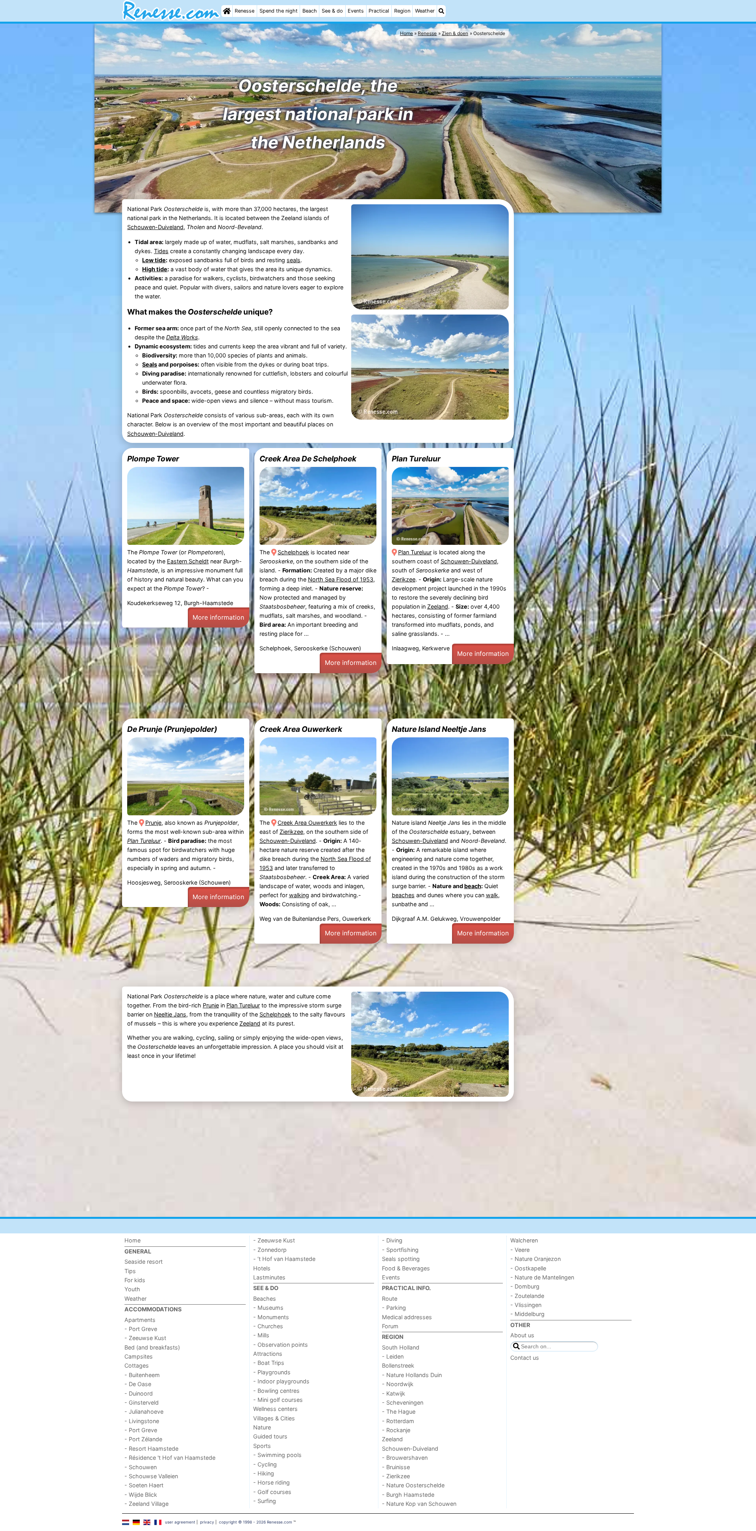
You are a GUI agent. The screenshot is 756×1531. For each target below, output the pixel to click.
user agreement (180, 1522)
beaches (403, 895)
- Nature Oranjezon (535, 1258)
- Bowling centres (276, 1390)
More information (218, 617)
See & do (332, 11)
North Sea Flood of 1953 (340, 579)
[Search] (441, 11)
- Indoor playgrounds (281, 1381)
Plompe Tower (153, 458)
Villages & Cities (274, 1418)
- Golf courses (272, 1491)
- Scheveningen (402, 1402)
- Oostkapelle (528, 1268)
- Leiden (393, 1356)
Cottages (136, 1365)
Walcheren (524, 1240)
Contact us (524, 1357)
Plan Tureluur (416, 458)
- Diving (392, 1240)
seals (293, 260)
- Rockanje (396, 1430)
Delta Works (182, 337)
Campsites (138, 1356)
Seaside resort (143, 1261)
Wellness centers (275, 1408)
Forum (390, 1326)
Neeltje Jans (170, 1014)
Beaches (264, 1298)
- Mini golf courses (278, 1399)
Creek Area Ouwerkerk (300, 729)
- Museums (268, 1307)
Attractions (267, 1353)
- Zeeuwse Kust (145, 1338)
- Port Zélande (143, 1439)
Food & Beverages (406, 1268)
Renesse (244, 11)
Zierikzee (403, 579)
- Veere (520, 1249)
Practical (379, 11)
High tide (154, 269)
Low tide (154, 260)
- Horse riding (271, 1482)
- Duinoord (138, 1393)
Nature (262, 1427)
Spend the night (278, 11)
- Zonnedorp (270, 1249)
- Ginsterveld (141, 1402)
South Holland (400, 1347)
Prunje (153, 822)
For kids (134, 1280)
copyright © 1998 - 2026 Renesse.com (255, 1522)
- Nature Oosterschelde (413, 1485)
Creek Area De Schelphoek (307, 458)
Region (402, 11)
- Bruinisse (396, 1467)
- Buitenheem (142, 1375)
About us (522, 1335)
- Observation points (280, 1344)
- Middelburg (527, 1314)
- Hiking (263, 1473)
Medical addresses (407, 1317)
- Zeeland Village (146, 1503)
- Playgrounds (272, 1372)
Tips (130, 1271)
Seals (149, 364)
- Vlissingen (525, 1304)
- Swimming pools (277, 1454)
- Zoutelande (527, 1295)
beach (472, 886)
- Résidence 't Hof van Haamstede (169, 1457)
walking (299, 895)
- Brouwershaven (405, 1457)
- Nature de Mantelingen (542, 1277)
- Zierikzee (396, 1476)
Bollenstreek (398, 1365)
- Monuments (271, 1317)
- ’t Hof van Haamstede (284, 1258)
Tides (161, 251)
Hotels (262, 1268)
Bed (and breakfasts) (152, 1347)
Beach (309, 11)
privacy (207, 1522)
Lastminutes (269, 1277)
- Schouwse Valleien (151, 1476)
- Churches (268, 1326)
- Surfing (264, 1501)
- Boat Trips (268, 1362)
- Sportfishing (400, 1249)
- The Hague (398, 1411)
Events (356, 11)
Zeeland (437, 606)
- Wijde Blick (140, 1494)
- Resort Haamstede (151, 1448)
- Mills (261, 1335)
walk (492, 895)
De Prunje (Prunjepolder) (172, 729)
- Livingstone (141, 1421)
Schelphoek (293, 552)
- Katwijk (393, 1393)
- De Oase (137, 1384)
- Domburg (524, 1286)
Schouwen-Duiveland (155, 227)
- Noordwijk (397, 1384)
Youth (132, 1289)
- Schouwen (140, 1467)
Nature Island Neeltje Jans (439, 729)
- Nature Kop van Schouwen (419, 1503)
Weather (425, 11)
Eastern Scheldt (188, 561)
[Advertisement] (575, 336)
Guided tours (270, 1436)
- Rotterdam (398, 1421)
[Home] (226, 11)
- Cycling (265, 1464)
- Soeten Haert (143, 1485)
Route (389, 1298)
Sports (262, 1445)
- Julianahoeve (143, 1411)
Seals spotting (401, 1258)
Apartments (140, 1319)
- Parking (394, 1307)
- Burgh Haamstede (408, 1494)
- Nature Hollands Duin (412, 1375)
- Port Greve (140, 1329)
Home (132, 1240)
